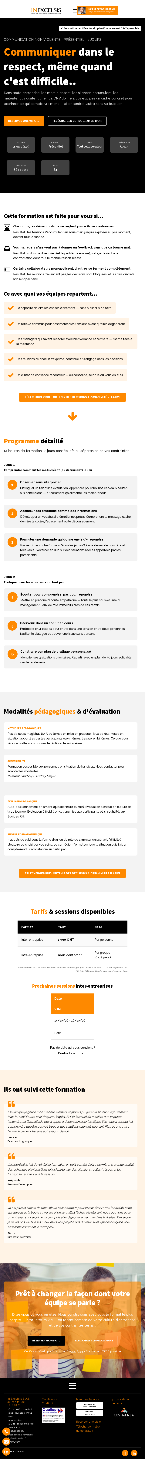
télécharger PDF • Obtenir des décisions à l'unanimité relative (72, 397)
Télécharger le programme (93, 1340)
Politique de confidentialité (89, 1405)
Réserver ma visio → (46, 1340)
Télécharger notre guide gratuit (88, 1428)
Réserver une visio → (24, 120)
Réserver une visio (88, 1421)
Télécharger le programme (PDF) (77, 120)
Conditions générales (90, 1413)
